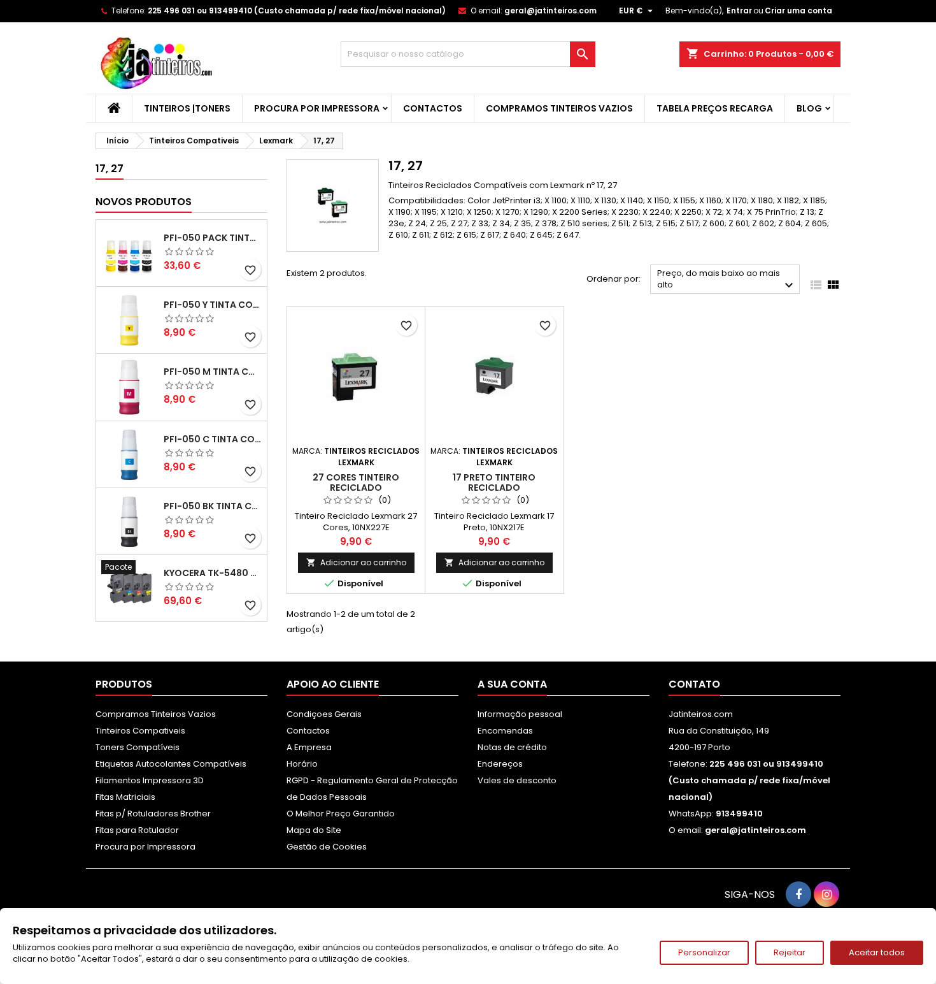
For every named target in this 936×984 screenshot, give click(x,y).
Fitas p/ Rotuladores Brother (153, 813)
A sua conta (512, 684)
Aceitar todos (877, 952)
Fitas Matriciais (125, 797)
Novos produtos (144, 201)
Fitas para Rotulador (137, 830)
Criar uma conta (798, 10)
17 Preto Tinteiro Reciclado (494, 482)
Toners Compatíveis (138, 747)
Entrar (739, 10)
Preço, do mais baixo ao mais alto (727, 280)
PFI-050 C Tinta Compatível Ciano (213, 439)
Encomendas (505, 731)
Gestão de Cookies (327, 847)
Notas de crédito (512, 747)
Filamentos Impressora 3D (150, 780)
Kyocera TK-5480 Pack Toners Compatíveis (213, 573)
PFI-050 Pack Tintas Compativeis (213, 238)
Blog (809, 108)
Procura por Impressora (316, 108)
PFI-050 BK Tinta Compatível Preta (213, 506)
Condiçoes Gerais (324, 714)
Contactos (432, 108)
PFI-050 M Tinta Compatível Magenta (213, 371)
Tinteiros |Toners (187, 108)
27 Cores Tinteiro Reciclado (356, 482)
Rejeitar (789, 952)
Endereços (500, 764)
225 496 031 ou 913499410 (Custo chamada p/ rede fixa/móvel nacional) (297, 10)
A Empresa (309, 747)
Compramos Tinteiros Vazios (559, 108)
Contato (694, 684)
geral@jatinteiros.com (550, 10)
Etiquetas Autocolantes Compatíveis (171, 764)
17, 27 (110, 168)
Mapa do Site (314, 830)
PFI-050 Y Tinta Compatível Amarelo (213, 305)
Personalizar (704, 952)
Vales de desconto (517, 780)
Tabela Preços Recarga (714, 108)
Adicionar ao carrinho (356, 562)
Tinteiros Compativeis (140, 731)
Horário (302, 764)
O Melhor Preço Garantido (341, 813)
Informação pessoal (520, 714)
